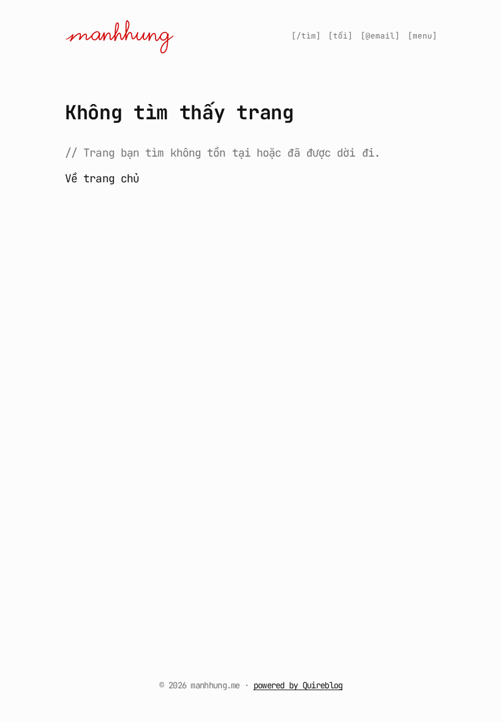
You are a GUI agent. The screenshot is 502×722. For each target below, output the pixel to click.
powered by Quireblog (298, 685)
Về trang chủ (102, 178)
